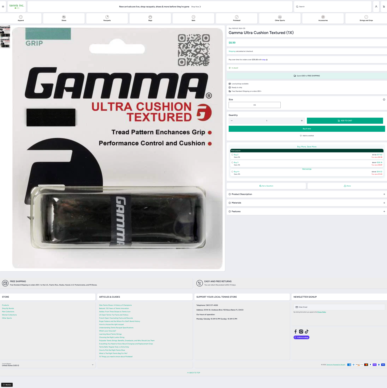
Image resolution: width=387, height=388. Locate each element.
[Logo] (17, 6)
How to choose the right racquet (111, 324)
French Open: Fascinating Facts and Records (116, 318)
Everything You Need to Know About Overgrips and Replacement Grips (126, 344)
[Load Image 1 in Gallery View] (5, 31)
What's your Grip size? (107, 331)
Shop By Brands (8, 308)
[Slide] (384, 100)
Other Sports (7, 318)
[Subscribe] (382, 307)
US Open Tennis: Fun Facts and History (113, 315)
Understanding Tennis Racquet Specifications (116, 328)
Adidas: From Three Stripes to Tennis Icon (114, 312)
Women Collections (9, 315)
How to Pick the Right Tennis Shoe (112, 350)
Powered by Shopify (339, 364)
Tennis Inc (330, 364)
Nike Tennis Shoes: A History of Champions (115, 305)
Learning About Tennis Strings (110, 334)
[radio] (306, 154)
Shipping (232, 51)
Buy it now (307, 129)
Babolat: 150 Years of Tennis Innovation (114, 308)
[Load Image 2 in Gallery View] (5, 42)
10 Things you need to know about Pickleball (116, 357)
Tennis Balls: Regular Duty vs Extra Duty (114, 347)
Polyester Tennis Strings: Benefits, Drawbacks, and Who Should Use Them (126, 341)
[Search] (296, 6)
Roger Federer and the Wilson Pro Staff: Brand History (119, 321)
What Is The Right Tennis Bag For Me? (113, 353)
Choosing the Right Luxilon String (111, 337)
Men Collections (8, 312)
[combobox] (332, 6)
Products (5, 305)
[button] (384, 6)
